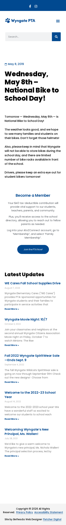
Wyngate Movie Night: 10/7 (26, 319)
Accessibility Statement (48, 512)
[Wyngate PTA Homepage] (20, 20)
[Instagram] (36, 6)
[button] (58, 21)
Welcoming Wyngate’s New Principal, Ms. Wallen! (27, 431)
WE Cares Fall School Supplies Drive (33, 283)
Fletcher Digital (52, 519)
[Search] (56, 36)
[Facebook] (30, 6)
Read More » (12, 308)
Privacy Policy (24, 512)
